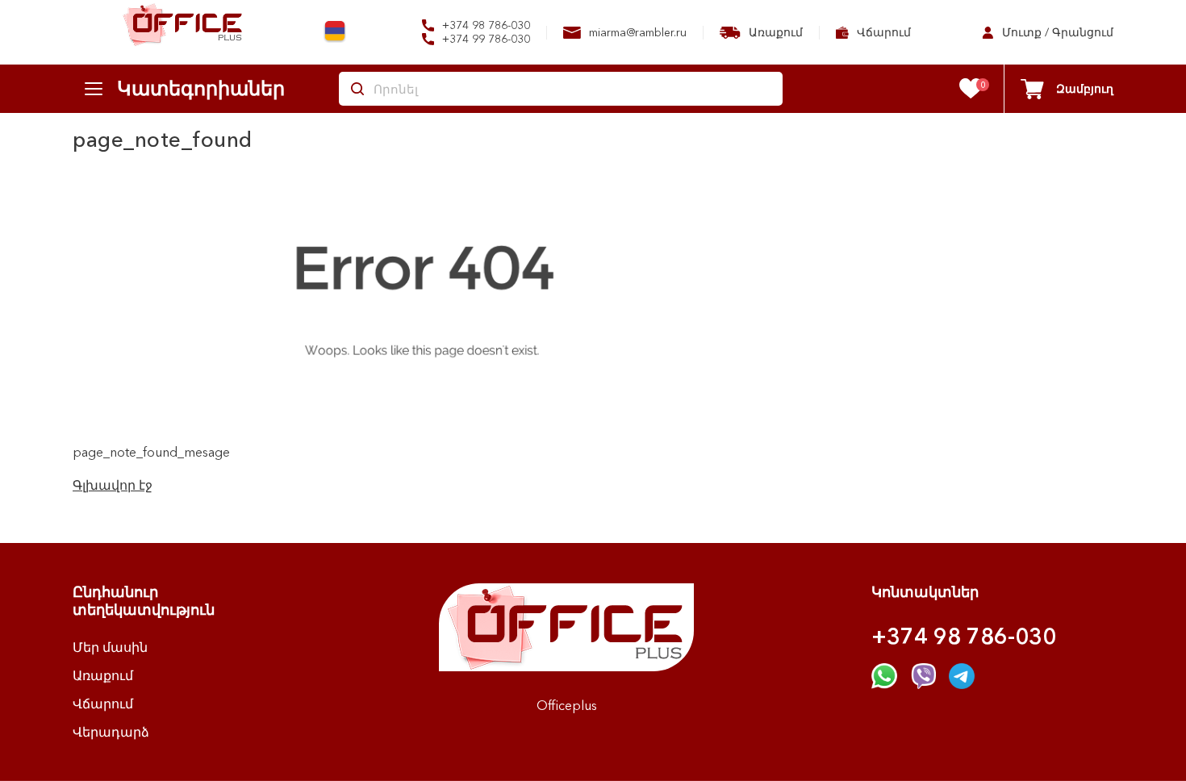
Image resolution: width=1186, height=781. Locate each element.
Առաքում (774, 32)
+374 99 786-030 (484, 39)
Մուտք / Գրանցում (1056, 32)
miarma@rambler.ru (636, 32)
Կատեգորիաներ (201, 88)
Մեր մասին (110, 647)
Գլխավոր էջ (112, 485)
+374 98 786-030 (484, 25)
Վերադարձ (111, 732)
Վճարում (882, 32)
